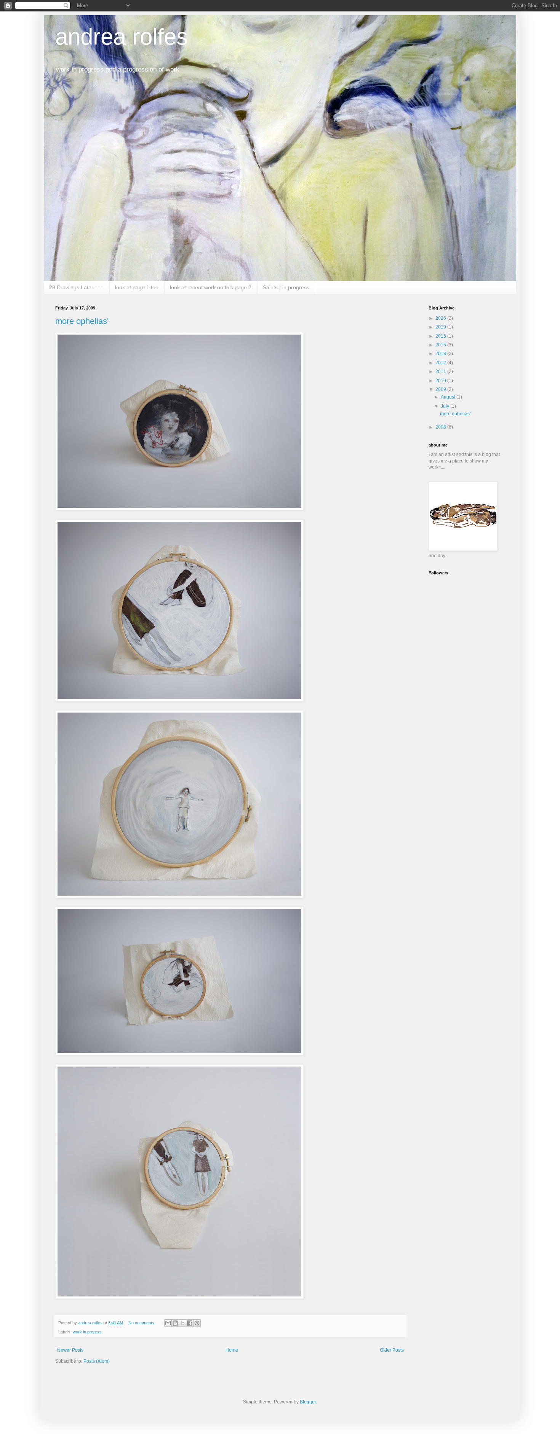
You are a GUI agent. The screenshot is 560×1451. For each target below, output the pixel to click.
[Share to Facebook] (190, 1323)
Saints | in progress (286, 287)
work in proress (87, 1332)
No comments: (142, 1322)
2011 (441, 371)
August (448, 397)
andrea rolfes (121, 36)
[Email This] (168, 1323)
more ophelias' (82, 321)
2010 (441, 380)
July (445, 406)
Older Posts (392, 1350)
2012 (441, 362)
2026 (441, 318)
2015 (441, 345)
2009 (441, 389)
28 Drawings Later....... (76, 287)
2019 (441, 327)
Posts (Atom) (96, 1361)
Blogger (308, 1402)
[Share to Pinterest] (197, 1323)
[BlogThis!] (175, 1323)
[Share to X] (182, 1323)
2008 (441, 427)
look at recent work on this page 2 (210, 287)
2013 (441, 353)
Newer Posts (70, 1350)
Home (232, 1350)
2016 (441, 336)
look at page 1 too (136, 287)
